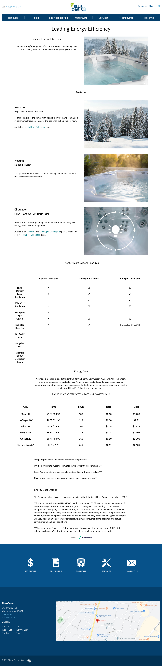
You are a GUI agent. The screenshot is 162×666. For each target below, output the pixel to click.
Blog (151, 6)
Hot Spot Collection (31, 235)
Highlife (31, 232)
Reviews (149, 17)
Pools (36, 17)
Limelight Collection (50, 232)
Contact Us (142, 6)
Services (104, 17)
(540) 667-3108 (11, 6)
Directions (7, 614)
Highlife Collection (36, 127)
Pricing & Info (126, 17)
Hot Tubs (13, 17)
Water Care (81, 17)
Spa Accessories (58, 17)
